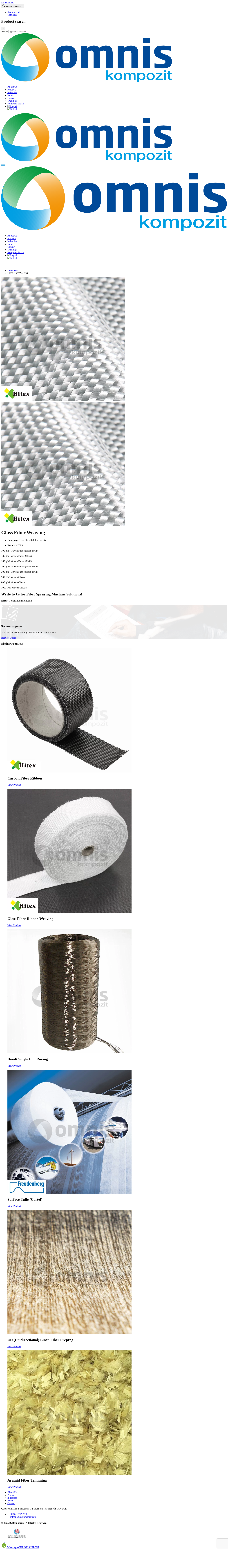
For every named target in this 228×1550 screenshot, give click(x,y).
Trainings (12, 100)
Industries (12, 92)
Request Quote (8, 637)
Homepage (12, 270)
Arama (4, 31)
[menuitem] (12, 106)
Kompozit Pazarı (15, 103)
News (10, 95)
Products (11, 89)
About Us (12, 87)
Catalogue (12, 15)
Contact (11, 98)
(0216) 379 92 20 (18, 1514)
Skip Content (7, 2)
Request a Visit (14, 12)
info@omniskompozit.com (23, 1517)
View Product (14, 785)
